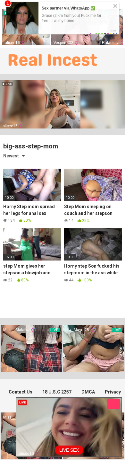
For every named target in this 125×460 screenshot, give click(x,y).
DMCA (88, 391)
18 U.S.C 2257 (56, 391)
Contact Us (20, 391)
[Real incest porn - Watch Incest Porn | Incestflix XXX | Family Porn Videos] (51, 61)
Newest (11, 155)
